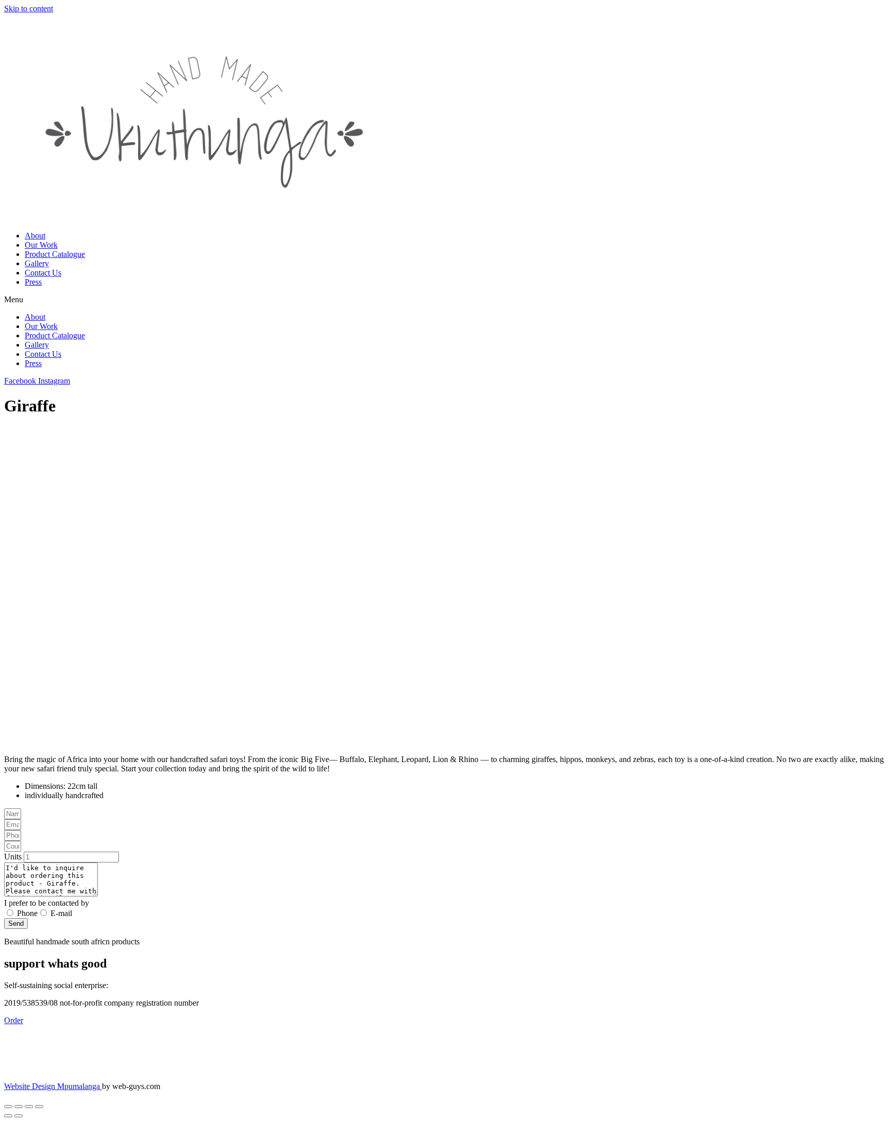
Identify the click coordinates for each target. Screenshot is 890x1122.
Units (14, 856)
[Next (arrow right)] (18, 1115)
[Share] (29, 1106)
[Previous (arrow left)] (8, 1115)
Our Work (41, 244)
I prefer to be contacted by (46, 903)
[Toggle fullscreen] (18, 1106)
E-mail (61, 913)
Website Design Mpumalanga (53, 1086)
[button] (445, 299)
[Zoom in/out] (8, 1106)
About (35, 235)
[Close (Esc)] (39, 1106)
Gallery (37, 263)
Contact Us (43, 272)
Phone (27, 913)
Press (33, 282)
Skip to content (28, 8)
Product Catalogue (55, 254)
